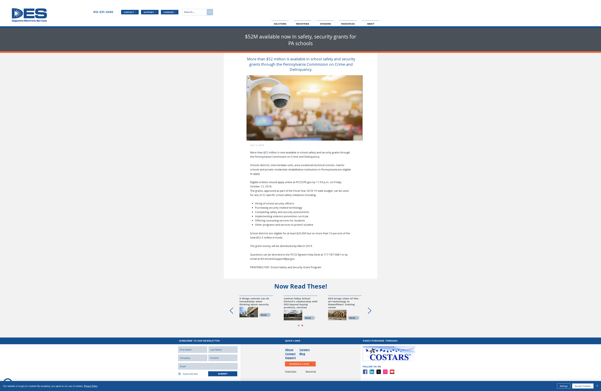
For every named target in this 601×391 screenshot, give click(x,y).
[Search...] (210, 12)
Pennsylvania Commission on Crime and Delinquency (287, 156)
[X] (378, 372)
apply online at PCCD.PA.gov (295, 182)
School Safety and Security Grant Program (296, 267)
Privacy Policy (91, 386)
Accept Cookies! (583, 386)
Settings (564, 386)
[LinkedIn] (372, 372)
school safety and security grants (320, 152)
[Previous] (231, 311)
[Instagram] (385, 372)
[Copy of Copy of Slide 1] (302, 325)
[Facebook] (365, 372)
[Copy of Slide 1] (298, 325)
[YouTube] (392, 372)
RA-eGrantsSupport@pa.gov (277, 259)
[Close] (597, 385)
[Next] (369, 311)
